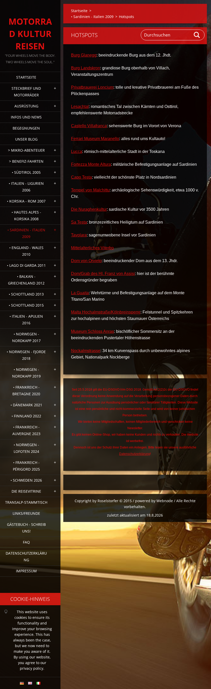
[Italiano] (38, 683)
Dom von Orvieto (86, 261)
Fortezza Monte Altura (91, 164)
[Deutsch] (22, 683)
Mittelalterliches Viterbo (92, 248)
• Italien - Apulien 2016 (26, 319)
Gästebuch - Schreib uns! (26, 528)
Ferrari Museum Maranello (95, 138)
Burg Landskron (85, 68)
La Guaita (80, 293)
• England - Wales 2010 (26, 251)
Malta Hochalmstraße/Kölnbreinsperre (105, 312)
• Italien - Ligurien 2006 (26, 186)
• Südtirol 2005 (26, 172)
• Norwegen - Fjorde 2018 (26, 355)
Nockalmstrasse (85, 350)
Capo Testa (81, 177)
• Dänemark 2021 (26, 404)
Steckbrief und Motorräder (26, 91)
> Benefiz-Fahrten (26, 161)
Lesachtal (80, 106)
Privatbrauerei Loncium (92, 87)
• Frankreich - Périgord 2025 (26, 466)
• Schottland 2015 (26, 305)
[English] (30, 683)
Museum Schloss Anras (92, 331)
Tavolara (79, 235)
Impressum (26, 570)
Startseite (26, 77)
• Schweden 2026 (26, 480)
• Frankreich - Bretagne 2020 (26, 390)
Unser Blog (26, 139)
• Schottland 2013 (26, 294)
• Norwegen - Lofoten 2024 (26, 448)
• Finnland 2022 (26, 416)
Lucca (76, 151)
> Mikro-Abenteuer (26, 150)
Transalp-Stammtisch (26, 502)
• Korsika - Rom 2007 (26, 201)
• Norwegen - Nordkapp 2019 (26, 373)
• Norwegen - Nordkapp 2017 (26, 337)
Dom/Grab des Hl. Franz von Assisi (103, 273)
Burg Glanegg (83, 55)
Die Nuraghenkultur (89, 209)
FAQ (26, 542)
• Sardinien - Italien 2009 (26, 233)
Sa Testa (79, 222)
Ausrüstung (26, 106)
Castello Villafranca (89, 126)
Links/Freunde (26, 513)
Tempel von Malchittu (90, 190)
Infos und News (26, 117)
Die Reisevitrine (26, 491)
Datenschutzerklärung (26, 556)
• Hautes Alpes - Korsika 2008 (26, 215)
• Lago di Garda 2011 (26, 265)
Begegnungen (26, 128)
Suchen (197, 35)
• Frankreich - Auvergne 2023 (26, 430)
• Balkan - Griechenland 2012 (26, 280)
